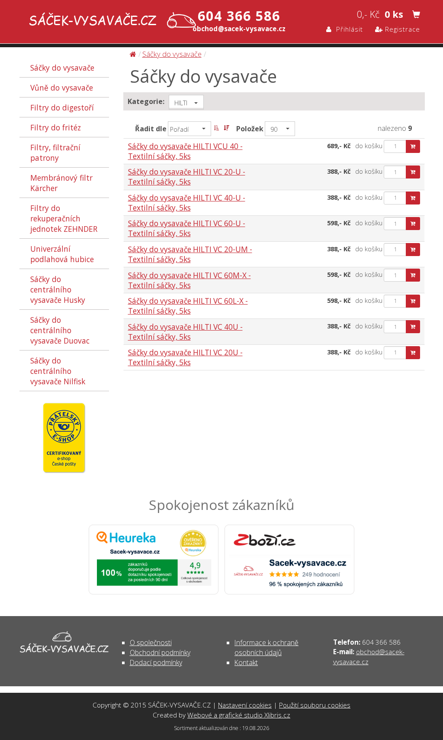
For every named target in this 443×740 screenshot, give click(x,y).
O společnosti (151, 642)
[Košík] (416, 15)
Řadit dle (151, 128)
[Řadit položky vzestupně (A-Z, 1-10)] (216, 127)
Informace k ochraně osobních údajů (266, 647)
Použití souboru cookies (314, 705)
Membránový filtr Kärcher (61, 182)
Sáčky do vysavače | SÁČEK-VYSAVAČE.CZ (110, 21)
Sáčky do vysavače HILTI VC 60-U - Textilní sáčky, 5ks (186, 228)
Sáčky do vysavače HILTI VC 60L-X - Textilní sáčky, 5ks (188, 306)
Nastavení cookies (245, 705)
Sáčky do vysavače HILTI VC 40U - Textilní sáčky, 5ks (185, 332)
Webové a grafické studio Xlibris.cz (238, 715)
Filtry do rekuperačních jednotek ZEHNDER (63, 218)
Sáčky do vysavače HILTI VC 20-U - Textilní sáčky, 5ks (186, 177)
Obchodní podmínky (160, 652)
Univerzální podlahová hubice (62, 253)
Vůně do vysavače (61, 87)
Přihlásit (347, 29)
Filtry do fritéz (55, 127)
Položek (249, 128)
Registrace (401, 29)
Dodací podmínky (156, 662)
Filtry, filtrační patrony (55, 152)
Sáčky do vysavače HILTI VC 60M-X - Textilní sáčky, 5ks (189, 280)
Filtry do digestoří (62, 107)
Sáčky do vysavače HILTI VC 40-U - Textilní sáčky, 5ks (186, 203)
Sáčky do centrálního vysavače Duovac (60, 330)
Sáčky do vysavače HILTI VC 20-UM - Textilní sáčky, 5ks (190, 254)
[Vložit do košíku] (413, 146)
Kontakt (246, 662)
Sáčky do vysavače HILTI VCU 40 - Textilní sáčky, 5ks (185, 151)
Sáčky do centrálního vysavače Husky (57, 289)
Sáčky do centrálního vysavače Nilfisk (57, 370)
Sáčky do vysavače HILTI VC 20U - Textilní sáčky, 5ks (185, 357)
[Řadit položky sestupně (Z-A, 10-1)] (226, 127)
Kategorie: (146, 101)
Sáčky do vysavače (62, 67)
